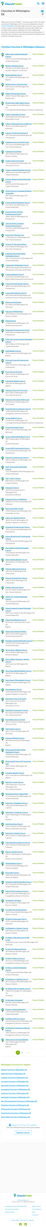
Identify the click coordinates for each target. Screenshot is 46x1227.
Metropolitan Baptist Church (16, 559)
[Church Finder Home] (23, 1198)
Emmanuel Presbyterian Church (17, 330)
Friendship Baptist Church (15, 381)
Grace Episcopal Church (14, 427)
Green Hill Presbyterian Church (17, 448)
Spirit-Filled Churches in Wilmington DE (15, 1117)
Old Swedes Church (13, 729)
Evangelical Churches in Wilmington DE (15, 1089)
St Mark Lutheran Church (15, 958)
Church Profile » (38, 54)
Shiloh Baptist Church (13, 863)
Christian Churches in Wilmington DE (14, 1081)
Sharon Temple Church (14, 852)
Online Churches (9, 1212)
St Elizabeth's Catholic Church (16, 928)
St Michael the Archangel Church (17, 988)
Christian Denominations (12, 1209)
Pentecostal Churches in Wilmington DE (15, 1109)
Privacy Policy (15, 1220)
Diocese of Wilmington (14, 311)
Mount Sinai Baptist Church (15, 620)
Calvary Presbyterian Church (16, 133)
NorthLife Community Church (16, 710)
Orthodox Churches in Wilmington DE (15, 1105)
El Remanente (10, 321)
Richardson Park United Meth (16, 794)
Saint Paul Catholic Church (15, 833)
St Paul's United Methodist (15, 1009)
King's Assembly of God (14, 508)
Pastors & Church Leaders (24, 1124)
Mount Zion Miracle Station (15, 631)
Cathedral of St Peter (13, 151)
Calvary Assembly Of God (15, 114)
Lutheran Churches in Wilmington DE (14, 1093)
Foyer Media (22, 1200)
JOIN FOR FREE (7, 26)
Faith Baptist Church (13, 351)
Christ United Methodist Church (17, 202)
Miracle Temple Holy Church (16, 578)
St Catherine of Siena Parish (16, 910)
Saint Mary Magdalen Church (16, 803)
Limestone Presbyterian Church (17, 527)
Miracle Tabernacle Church (15, 569)
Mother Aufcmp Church (14, 587)
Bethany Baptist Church (14, 66)
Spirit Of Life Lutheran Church (16, 891)
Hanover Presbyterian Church (17, 457)
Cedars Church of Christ (14, 161)
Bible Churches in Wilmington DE (13, 1074)
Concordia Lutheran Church (16, 293)
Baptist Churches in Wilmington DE (14, 1070)
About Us (31, 1220)
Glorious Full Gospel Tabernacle (17, 399)
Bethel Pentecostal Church (15, 93)
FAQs (33, 1212)
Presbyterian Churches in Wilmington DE (16, 1113)
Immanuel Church (12, 488)
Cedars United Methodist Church (18, 170)
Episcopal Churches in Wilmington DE (15, 1085)
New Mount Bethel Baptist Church (18, 671)
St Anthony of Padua (13, 900)
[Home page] (12, 4)
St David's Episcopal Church (16, 919)
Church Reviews (36, 1209)
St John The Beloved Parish (15, 949)
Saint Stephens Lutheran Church (17, 842)
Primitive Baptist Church (14, 773)
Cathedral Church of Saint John (17, 142)
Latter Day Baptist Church (15, 518)
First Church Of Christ (13, 372)
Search (38, 3)
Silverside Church (12, 873)
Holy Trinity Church (13, 478)
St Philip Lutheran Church (15, 1019)
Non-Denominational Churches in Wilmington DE (19, 1101)
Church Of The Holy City (14, 235)
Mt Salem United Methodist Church (18, 641)
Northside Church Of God (15, 719)
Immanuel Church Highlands (16, 499)
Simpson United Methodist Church (18, 882)
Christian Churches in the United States (16, 1206)
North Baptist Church (13, 689)
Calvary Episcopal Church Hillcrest (18, 124)
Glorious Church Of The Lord (16, 390)
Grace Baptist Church (13, 418)
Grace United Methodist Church (17, 437)
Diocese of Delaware (13, 302)
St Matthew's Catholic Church (16, 979)
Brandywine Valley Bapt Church (17, 103)
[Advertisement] (23, 1167)
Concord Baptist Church (14, 274)
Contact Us (35, 1215)
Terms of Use (24, 1220)
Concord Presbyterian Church (16, 284)
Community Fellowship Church (17, 265)
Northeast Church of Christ (15, 699)
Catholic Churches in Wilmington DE (14, 1078)
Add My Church (23, 1132)
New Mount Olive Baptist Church (18, 680)
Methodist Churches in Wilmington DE (15, 1097)
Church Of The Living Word (15, 244)
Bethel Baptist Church (13, 75)
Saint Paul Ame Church (14, 824)
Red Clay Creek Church (14, 782)
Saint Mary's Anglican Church (16, 812)
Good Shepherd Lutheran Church (18, 409)
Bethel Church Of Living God (16, 84)
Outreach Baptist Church (14, 738)
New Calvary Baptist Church (16, 650)
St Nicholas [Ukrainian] (14, 1000)
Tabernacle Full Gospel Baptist (16, 1039)
